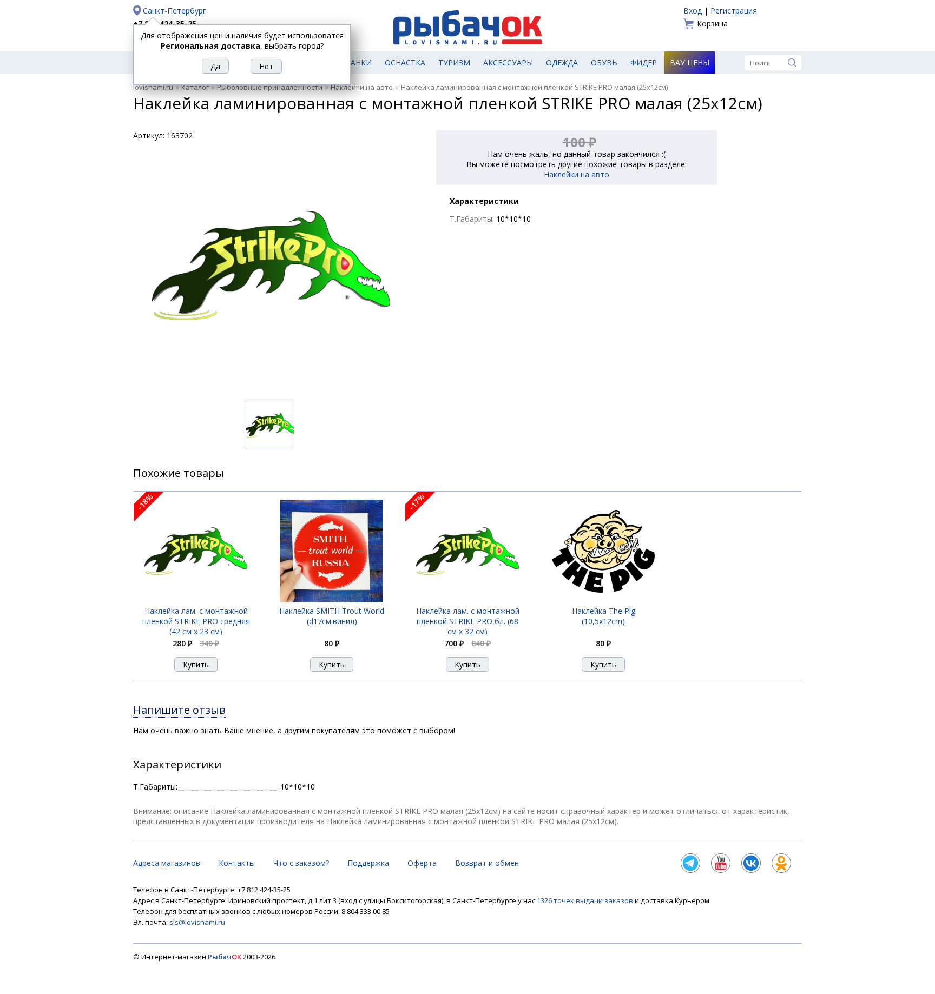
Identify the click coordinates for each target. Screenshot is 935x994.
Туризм (454, 62)
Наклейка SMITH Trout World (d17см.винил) (331, 616)
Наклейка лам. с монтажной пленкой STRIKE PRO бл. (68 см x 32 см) (467, 621)
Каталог (195, 87)
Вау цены (689, 62)
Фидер (643, 62)
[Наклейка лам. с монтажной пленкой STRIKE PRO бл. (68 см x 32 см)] (467, 599)
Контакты (237, 863)
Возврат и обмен (487, 863)
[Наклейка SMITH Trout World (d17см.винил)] (332, 599)
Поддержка (368, 863)
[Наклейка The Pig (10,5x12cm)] (603, 600)
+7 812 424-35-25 (164, 23)
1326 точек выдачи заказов (586, 900)
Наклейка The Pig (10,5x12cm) (603, 616)
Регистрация (733, 10)
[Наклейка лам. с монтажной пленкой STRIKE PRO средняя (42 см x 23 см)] (196, 599)
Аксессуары (508, 62)
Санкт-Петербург (174, 10)
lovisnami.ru (153, 87)
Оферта (422, 863)
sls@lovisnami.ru (197, 922)
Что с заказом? (301, 863)
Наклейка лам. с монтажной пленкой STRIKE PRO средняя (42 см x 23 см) (196, 621)
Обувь (604, 62)
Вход (692, 10)
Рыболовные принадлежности (269, 87)
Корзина (712, 23)
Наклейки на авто (362, 87)
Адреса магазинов (166, 863)
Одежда (562, 62)
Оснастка (405, 62)
